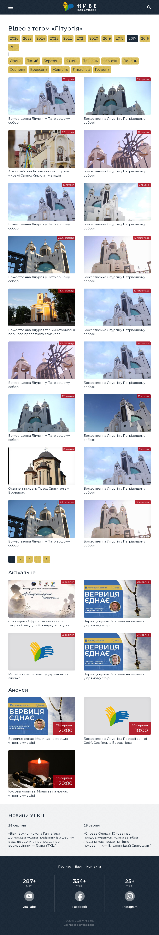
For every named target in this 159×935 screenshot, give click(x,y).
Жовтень (60, 70)
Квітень (71, 61)
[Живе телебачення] (79, 6)
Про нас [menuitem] (64, 866)
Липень (130, 61)
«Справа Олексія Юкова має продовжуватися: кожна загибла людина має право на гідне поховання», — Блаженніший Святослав (116, 839)
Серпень (17, 70)
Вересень (38, 70)
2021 (80, 38)
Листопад (81, 70)
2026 (14, 38)
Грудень (102, 70)
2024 (40, 38)
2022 (67, 38)
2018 (120, 38)
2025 (27, 38)
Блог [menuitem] (78, 866)
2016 (145, 38)
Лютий (32, 61)
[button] (10, 7)
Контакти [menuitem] (93, 866)
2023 (54, 38)
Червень (110, 61)
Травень (90, 61)
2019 (107, 38)
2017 (132, 38)
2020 (93, 38)
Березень (51, 61)
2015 (13, 47)
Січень (16, 61)
